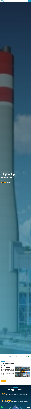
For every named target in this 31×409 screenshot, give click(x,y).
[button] (29, 356)
